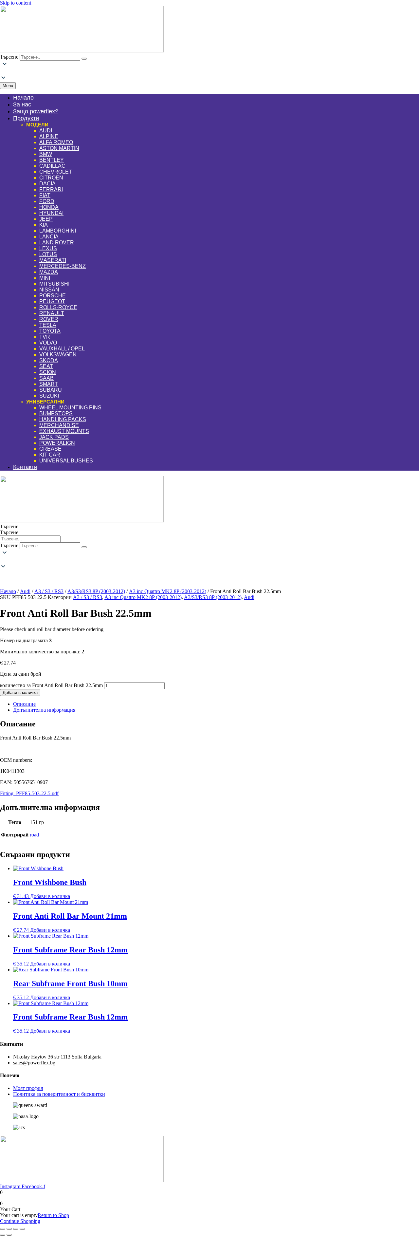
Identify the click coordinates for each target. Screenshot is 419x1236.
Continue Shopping (20, 1221)
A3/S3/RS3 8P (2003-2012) (96, 591)
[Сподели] (15, 1229)
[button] (209, 71)
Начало (8, 591)
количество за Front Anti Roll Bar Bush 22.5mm (51, 685)
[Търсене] (84, 59)
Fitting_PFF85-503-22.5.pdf (29, 793)
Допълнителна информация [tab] (44, 710)
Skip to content (15, 3)
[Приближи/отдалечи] (2, 1229)
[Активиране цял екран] (9, 1229)
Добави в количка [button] (50, 896)
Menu (8, 85)
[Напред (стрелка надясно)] (9, 1235)
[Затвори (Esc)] (22, 1229)
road (34, 834)
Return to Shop (53, 1215)
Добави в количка (20, 692)
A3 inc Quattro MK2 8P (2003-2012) (167, 591)
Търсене (9, 57)
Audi (25, 591)
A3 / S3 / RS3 (49, 591)
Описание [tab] (24, 704)
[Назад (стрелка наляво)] (2, 1235)
